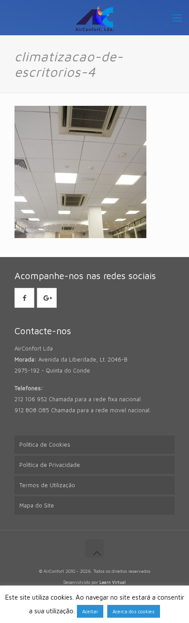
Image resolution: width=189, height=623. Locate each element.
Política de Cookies (44, 444)
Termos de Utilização (47, 485)
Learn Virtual (112, 582)
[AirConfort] (94, 17)
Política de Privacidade (49, 464)
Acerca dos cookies (134, 611)
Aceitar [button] (90, 611)
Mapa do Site (36, 505)
